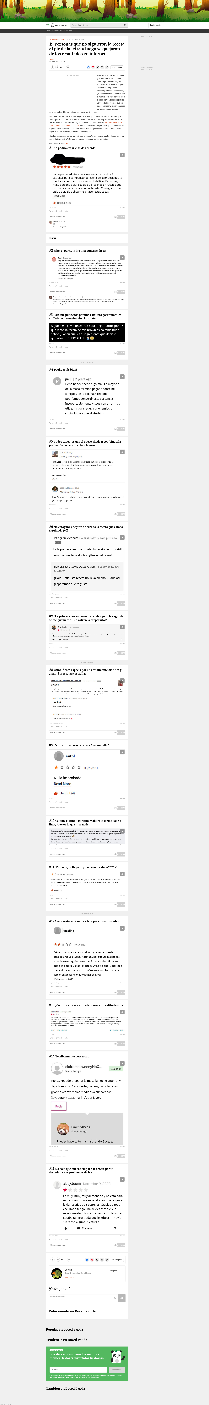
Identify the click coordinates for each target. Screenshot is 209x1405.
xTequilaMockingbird (55, 983)
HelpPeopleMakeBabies (56, 723)
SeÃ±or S (56, 222)
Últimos (69, 31)
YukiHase (51, 1034)
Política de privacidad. (93, 1377)
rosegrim (51, 895)
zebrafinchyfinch (54, 594)
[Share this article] (122, 155)
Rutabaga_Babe (53, 1235)
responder (63, 227)
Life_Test (51, 419)
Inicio (48, 31)
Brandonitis (52, 504)
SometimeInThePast (55, 845)
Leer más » (69, 1277)
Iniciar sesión (155, 25)
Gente (63, 39)
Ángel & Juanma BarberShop (63, 297)
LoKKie (51, 59)
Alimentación (55, 39)
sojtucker (51, 343)
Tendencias (58, 31)
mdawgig (51, 643)
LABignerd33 (52, 207)
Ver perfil (113, 1271)
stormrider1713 (53, 1146)
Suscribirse (116, 1370)
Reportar (122, 207)
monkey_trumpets (54, 282)
